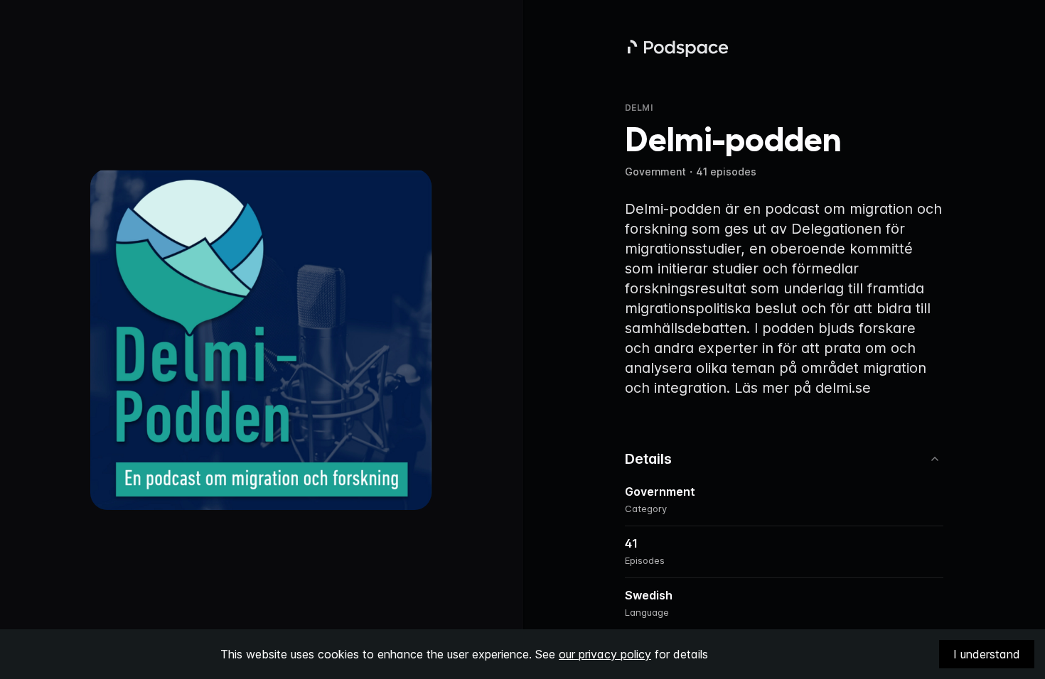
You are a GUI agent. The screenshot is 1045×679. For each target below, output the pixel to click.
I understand (986, 654)
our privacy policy (605, 654)
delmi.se (843, 387)
